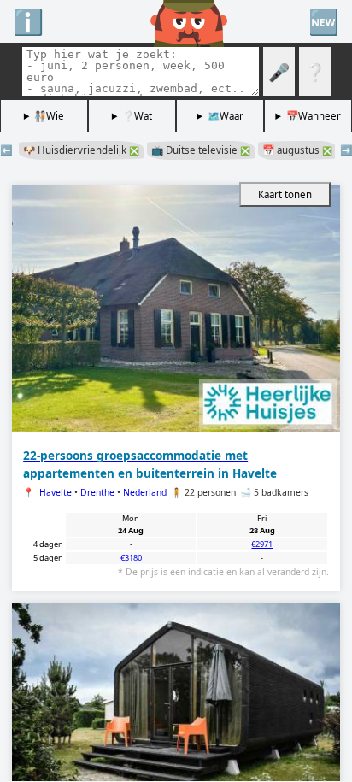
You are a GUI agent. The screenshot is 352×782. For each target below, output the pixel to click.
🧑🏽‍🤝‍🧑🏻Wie (49, 115)
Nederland (145, 492)
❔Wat (137, 115)
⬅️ (6, 150)
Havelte (55, 492)
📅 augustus (297, 150)
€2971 (262, 544)
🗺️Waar (225, 115)
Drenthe (97, 492)
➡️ (346, 150)
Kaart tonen (285, 194)
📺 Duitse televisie (200, 150)
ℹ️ (28, 21)
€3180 (131, 557)
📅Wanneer (313, 115)
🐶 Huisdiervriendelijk (81, 150)
